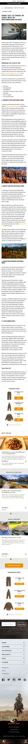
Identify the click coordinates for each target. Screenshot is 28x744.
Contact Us (5, 673)
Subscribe (21, 624)
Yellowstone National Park (13, 106)
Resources (5, 667)
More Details (19, 398)
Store (3, 670)
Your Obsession (9, 8)
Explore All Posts (14, 565)
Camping (4, 509)
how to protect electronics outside (12, 73)
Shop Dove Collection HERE (14, 3)
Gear (6, 556)
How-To (16, 463)
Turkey (6, 463)
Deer (3, 463)
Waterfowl (11, 463)
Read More (5, 461)
